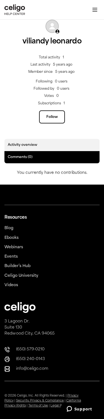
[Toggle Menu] (94, 10)
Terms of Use (38, 405)
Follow (52, 117)
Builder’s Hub (17, 266)
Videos (11, 285)
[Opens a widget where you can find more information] (79, 409)
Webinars (13, 247)
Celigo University (21, 276)
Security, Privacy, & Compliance (40, 400)
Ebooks (11, 238)
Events (11, 257)
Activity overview (22, 145)
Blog (8, 228)
